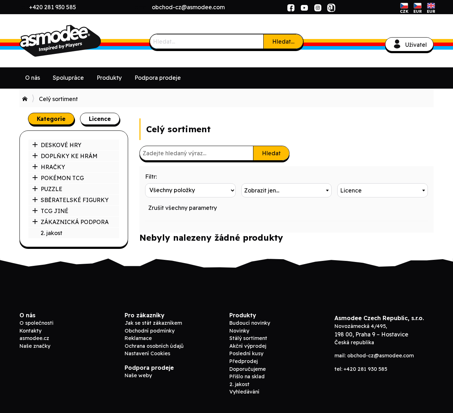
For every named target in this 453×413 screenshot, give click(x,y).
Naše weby (138, 375)
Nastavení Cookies (147, 353)
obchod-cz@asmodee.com (188, 7)
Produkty (109, 77)
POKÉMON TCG (62, 178)
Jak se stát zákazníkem (153, 323)
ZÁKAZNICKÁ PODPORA (75, 221)
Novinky (239, 331)
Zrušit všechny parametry (182, 207)
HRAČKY (53, 167)
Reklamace (138, 338)
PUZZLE (51, 188)
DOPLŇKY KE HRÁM (69, 156)
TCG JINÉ (54, 210)
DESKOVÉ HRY (61, 145)
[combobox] (287, 190)
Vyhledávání (244, 392)
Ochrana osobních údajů (154, 346)
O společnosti (36, 323)
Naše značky (34, 346)
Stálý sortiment (248, 338)
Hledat (271, 153)
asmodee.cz (34, 338)
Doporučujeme (247, 369)
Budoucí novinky (249, 323)
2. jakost (51, 232)
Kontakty (30, 331)
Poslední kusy (246, 353)
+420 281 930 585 (52, 7)
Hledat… (283, 41)
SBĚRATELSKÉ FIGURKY (75, 199)
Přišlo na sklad (247, 376)
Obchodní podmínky (149, 331)
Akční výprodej (247, 346)
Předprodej (243, 361)
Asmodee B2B (72, 41)
